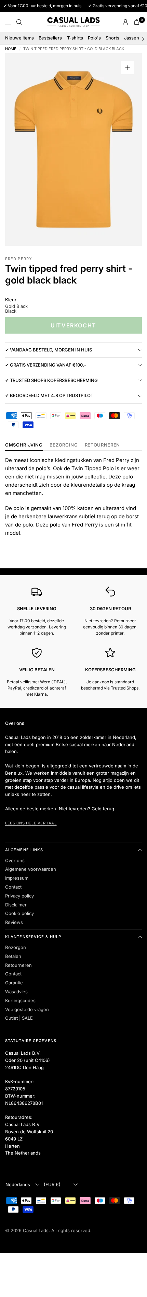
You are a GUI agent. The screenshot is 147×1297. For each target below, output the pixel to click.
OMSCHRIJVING (24, 445)
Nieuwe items (19, 37)
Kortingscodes (20, 1000)
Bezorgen (15, 947)
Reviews (14, 922)
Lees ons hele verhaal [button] (31, 823)
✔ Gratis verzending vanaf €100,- (45, 365)
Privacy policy (19, 896)
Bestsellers (50, 37)
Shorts (112, 37)
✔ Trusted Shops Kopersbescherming (51, 380)
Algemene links (24, 849)
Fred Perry (18, 258)
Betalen (13, 956)
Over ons (15, 860)
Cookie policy (19, 913)
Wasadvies (16, 991)
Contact (13, 887)
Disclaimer (16, 904)
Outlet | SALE (19, 1018)
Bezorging (64, 445)
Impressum (16, 878)
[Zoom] (127, 67)
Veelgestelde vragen (27, 1009)
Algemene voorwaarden (30, 869)
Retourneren (18, 965)
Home (10, 49)
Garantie (14, 982)
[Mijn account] (125, 21)
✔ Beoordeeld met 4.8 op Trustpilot (49, 395)
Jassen (131, 37)
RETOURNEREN (102, 445)
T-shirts (75, 37)
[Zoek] (19, 21)
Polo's (94, 37)
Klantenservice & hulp (33, 936)
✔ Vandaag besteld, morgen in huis (48, 349)
